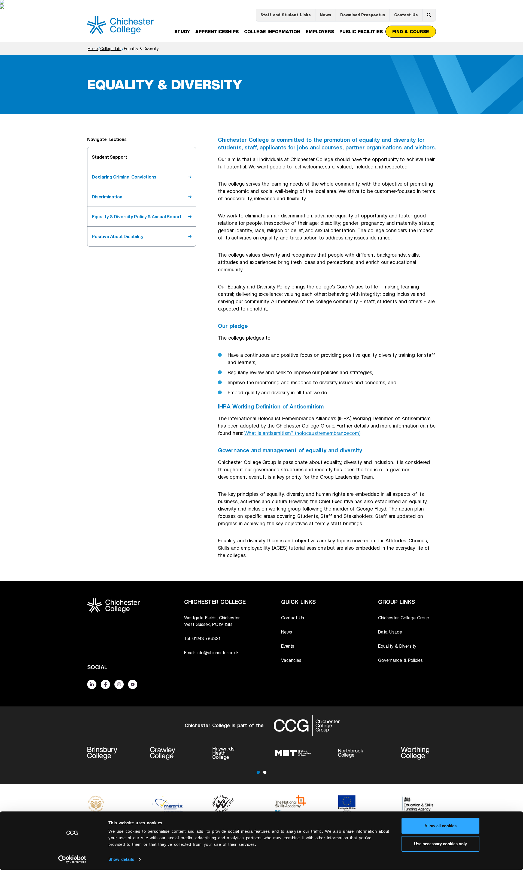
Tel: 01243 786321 (202, 638)
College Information (272, 31)
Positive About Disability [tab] (118, 236)
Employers (320, 31)
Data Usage (390, 632)
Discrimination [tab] (107, 196)
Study (182, 31)
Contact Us (406, 15)
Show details (121, 859)
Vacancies (291, 660)
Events (287, 646)
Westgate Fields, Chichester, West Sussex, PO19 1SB (212, 621)
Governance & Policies (400, 660)
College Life (110, 48)
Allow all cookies (440, 825)
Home (93, 48)
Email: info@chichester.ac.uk (211, 652)
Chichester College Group (403, 617)
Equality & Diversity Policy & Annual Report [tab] (137, 216)
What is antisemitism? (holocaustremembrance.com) (302, 432)
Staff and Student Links (285, 15)
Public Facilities (361, 31)
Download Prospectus (362, 15)
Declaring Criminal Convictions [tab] (124, 177)
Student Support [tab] (109, 157)
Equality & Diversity (397, 646)
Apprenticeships (217, 31)
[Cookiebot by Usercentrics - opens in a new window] (72, 859)
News (325, 15)
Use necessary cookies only (440, 843)
